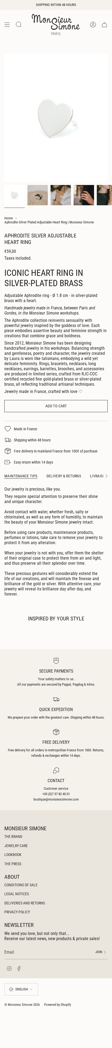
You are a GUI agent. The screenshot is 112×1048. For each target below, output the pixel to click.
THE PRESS (12, 864)
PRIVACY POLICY (17, 912)
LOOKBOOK (12, 854)
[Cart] (104, 24)
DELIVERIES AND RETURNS (24, 903)
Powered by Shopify (57, 1005)
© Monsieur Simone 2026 (22, 1005)
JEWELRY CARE (16, 846)
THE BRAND (13, 836)
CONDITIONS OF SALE (21, 885)
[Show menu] (7, 24)
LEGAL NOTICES (16, 894)
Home (8, 218)
